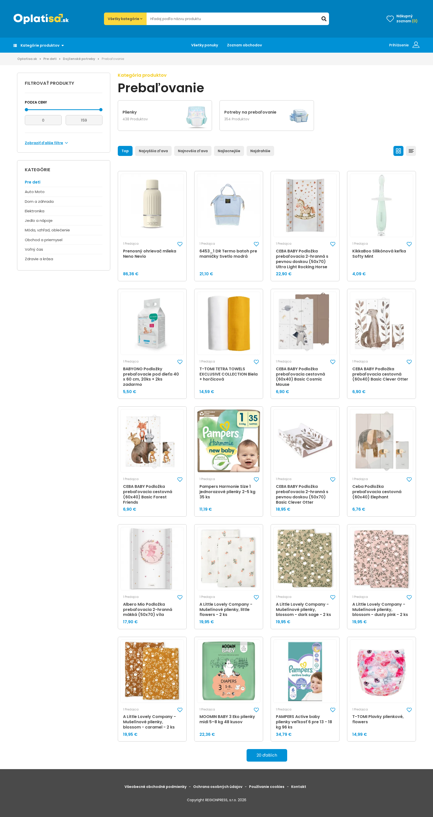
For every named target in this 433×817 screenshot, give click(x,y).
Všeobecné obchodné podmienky (155, 786)
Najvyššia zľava (153, 150)
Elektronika (34, 211)
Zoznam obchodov (244, 45)
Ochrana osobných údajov (217, 786)
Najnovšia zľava (193, 150)
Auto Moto (35, 192)
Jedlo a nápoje (39, 220)
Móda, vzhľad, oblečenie (47, 230)
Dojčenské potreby (79, 58)
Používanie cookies (266, 786)
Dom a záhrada (39, 201)
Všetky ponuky (204, 45)
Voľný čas (34, 249)
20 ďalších (267, 755)
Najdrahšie (260, 150)
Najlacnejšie (229, 150)
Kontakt (298, 786)
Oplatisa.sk (27, 58)
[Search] (324, 19)
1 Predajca (131, 243)
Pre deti (50, 58)
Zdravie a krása (39, 259)
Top (125, 150)
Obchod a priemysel (43, 240)
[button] (179, 244)
